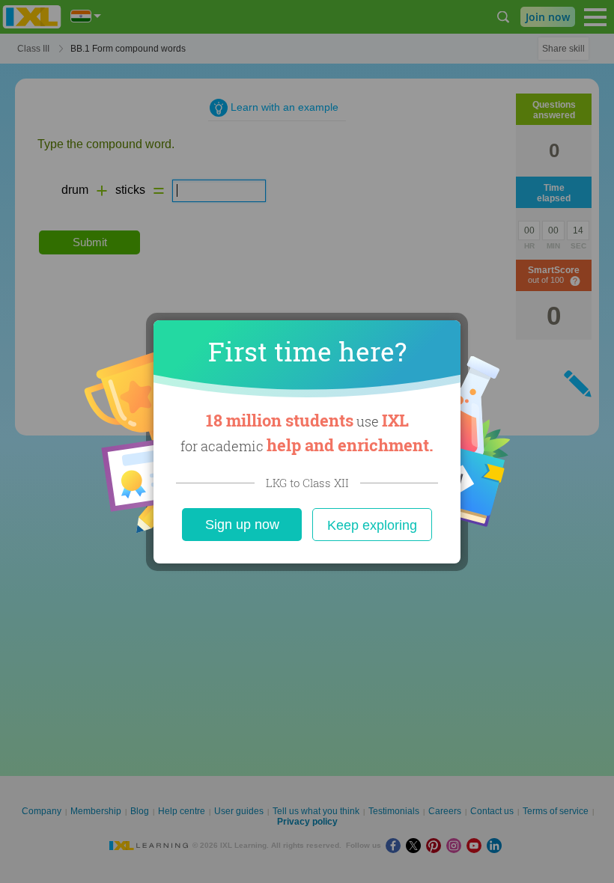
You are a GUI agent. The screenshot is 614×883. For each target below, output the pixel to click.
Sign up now (242, 524)
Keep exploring (372, 525)
